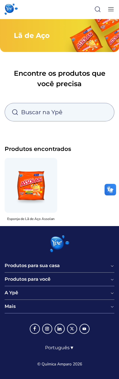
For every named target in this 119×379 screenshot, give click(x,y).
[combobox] (59, 347)
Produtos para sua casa (32, 265)
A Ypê (11, 293)
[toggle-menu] (109, 9)
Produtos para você (28, 279)
